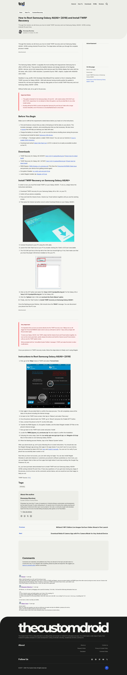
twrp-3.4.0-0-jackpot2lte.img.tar (55, 161)
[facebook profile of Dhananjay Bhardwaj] (24, 516)
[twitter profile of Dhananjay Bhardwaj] (27, 516)
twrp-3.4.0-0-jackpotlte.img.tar (54, 156)
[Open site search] (107, 4)
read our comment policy (29, 565)
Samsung (22, 486)
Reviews (101, 4)
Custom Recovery (37, 12)
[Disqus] (63, 592)
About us (83, 645)
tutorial (24, 129)
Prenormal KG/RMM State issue (67, 166)
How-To (80, 4)
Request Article (81, 648)
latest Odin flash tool (40, 143)
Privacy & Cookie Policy (101, 648)
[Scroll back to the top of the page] (107, 668)
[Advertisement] (48, 57)
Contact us (105, 645)
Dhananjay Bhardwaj (28, 30)
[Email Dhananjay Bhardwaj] (21, 516)
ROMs (95, 4)
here (44, 449)
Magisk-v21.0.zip (42, 174)
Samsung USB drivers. (46, 135)
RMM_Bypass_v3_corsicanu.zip (38, 166)
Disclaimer (83, 651)
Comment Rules (104, 651)
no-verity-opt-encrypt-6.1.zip (41, 171)
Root (20, 12)
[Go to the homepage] (21, 4)
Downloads (88, 4)
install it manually (53, 449)
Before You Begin (91, 69)
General (73, 4)
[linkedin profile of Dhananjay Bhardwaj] (31, 516)
